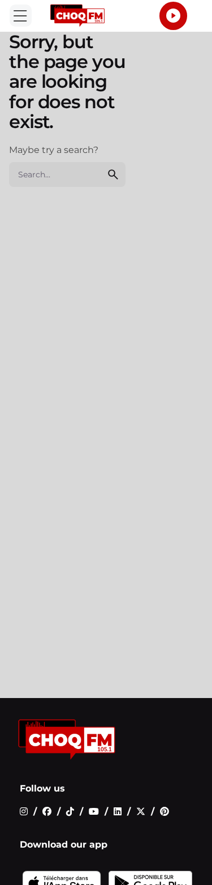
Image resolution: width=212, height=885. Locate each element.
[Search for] (67, 174)
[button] (21, 16)
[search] (113, 174)
